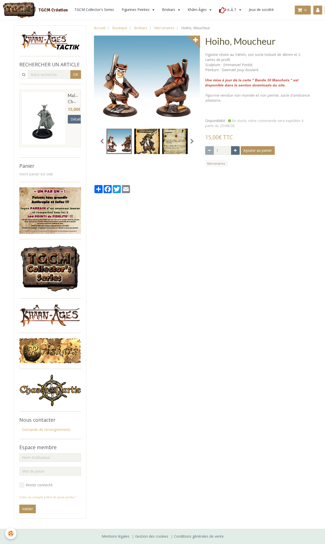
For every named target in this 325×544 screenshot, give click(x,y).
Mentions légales (115, 536)
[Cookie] (11, 533)
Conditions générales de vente (199, 536)
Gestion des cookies (151, 536)
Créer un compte (31, 497)
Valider (27, 508)
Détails (76, 119)
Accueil (99, 27)
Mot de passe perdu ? (61, 497)
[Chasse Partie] (50, 389)
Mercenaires (164, 27)
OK (75, 74)
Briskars (140, 27)
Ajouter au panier (257, 150)
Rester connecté (39, 484)
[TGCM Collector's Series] (50, 268)
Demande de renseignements (46, 429)
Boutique (119, 27)
